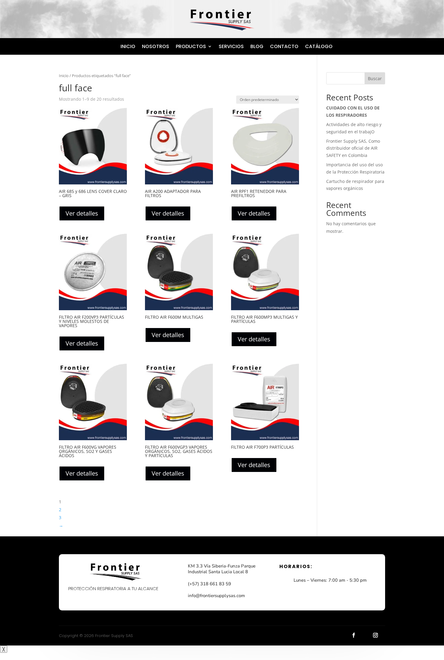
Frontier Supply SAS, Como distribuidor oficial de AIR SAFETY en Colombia (353, 148)
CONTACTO (284, 46)
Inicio (64, 75)
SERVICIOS (231, 46)
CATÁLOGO (319, 46)
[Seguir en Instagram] (375, 635)
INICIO (128, 46)
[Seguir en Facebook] (354, 635)
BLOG (256, 46)
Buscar (375, 78)
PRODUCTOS (191, 46)
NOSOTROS (155, 46)
